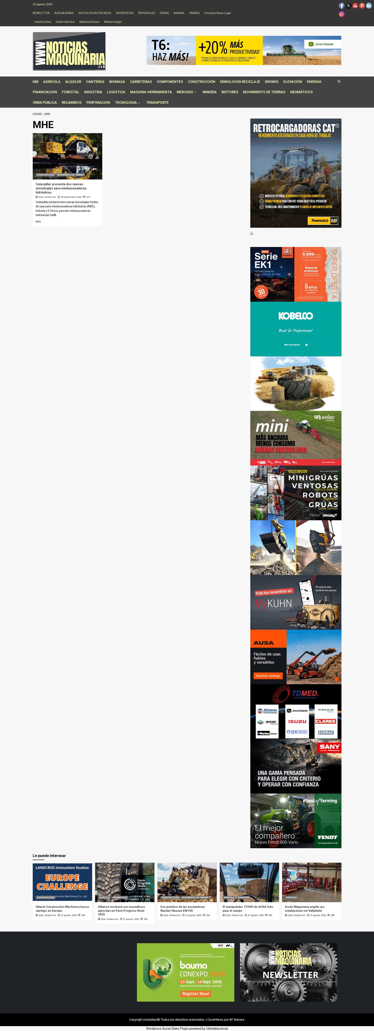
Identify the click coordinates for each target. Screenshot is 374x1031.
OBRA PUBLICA (45, 102)
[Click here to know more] (251, 233)
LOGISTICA (116, 92)
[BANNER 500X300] (288, 972)
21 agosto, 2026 (69, 915)
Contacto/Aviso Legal (217, 13)
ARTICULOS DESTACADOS (95, 13)
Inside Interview (65, 21)
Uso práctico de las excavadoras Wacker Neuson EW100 (182, 908)
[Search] (339, 81)
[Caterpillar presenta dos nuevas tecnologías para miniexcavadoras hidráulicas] (67, 156)
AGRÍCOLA (51, 82)
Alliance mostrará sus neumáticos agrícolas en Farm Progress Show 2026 (121, 910)
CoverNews (215, 1019)
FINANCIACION (45, 92)
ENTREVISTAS (125, 13)
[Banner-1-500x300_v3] (295, 656)
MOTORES (229, 92)
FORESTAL (70, 92)
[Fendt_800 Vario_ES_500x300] (295, 821)
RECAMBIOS (72, 102)
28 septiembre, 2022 (71, 197)
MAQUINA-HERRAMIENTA (151, 92)
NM (35, 82)
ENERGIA (314, 82)
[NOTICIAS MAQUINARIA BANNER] (295, 438)
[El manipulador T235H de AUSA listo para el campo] (249, 882)
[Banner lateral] (295, 602)
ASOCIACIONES (64, 13)
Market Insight (113, 21)
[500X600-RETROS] (295, 173)
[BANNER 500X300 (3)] (295, 493)
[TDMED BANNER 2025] (295, 711)
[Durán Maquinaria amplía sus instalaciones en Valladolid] (311, 882)
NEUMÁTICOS (301, 92)
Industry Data (43, 21)
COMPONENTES (170, 82)
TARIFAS (194, 13)
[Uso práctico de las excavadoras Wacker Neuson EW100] (187, 882)
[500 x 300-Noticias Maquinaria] (185, 972)
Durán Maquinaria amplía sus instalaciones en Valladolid (305, 908)
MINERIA (210, 92)
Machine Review (89, 21)
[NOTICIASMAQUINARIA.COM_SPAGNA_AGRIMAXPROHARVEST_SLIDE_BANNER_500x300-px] (295, 383)
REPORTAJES (146, 13)
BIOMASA (117, 82)
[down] (195, 92)
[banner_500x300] (295, 274)
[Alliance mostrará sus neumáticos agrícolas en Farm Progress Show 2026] (124, 882)
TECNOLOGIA (126, 102)
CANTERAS (95, 82)
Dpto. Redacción (47, 197)
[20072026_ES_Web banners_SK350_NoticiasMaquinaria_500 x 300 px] (295, 328)
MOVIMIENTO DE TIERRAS (264, 92)
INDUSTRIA (93, 92)
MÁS (38, 221)
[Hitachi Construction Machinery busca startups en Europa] (62, 882)
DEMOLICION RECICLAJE (240, 82)
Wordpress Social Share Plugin (167, 1028)
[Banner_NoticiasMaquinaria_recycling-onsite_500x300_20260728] (295, 547)
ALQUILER (73, 82)
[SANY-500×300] (295, 766)
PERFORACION (98, 102)
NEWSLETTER (41, 13)
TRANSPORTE (157, 102)
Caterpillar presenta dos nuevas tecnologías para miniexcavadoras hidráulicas (61, 188)
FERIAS (164, 13)
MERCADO (185, 92)
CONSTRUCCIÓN (201, 82)
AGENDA (179, 13)
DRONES (272, 82)
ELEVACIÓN (292, 82)
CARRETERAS (141, 82)
